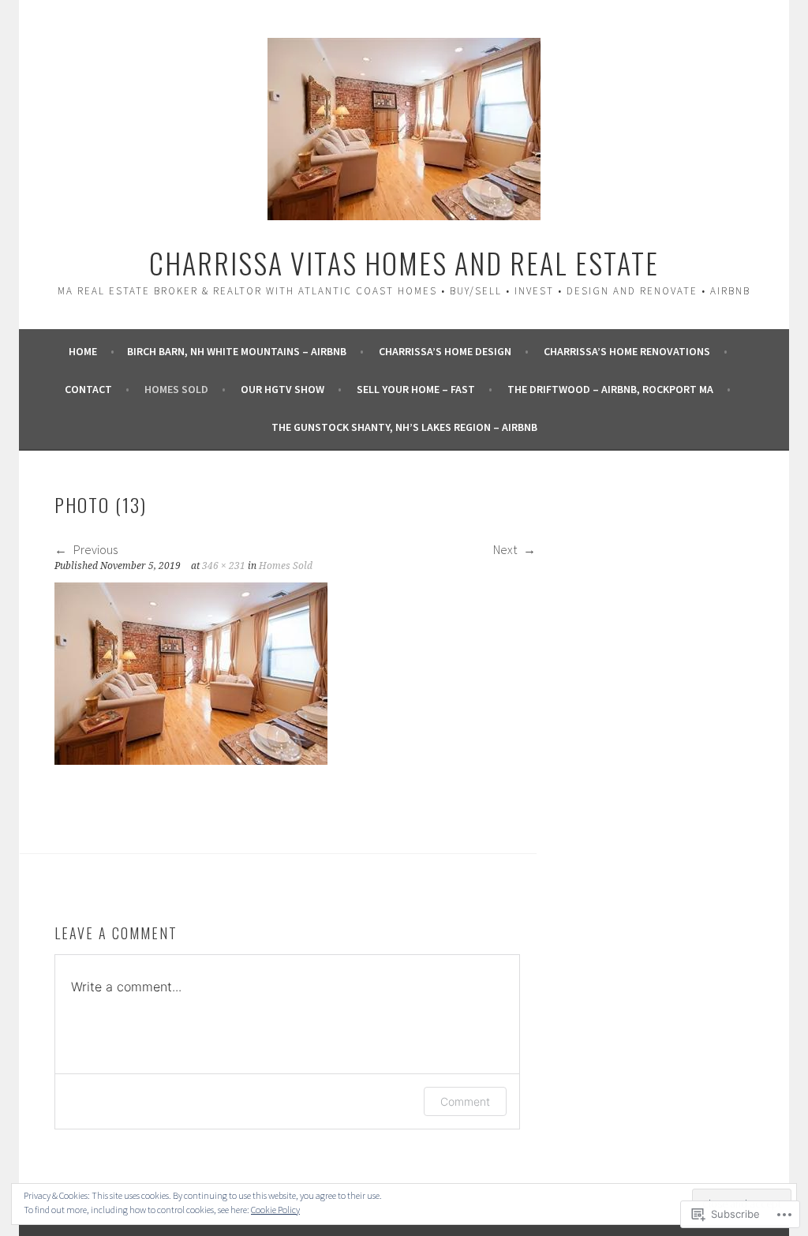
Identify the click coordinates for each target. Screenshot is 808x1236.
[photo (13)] (190, 760)
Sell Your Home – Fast (416, 389)
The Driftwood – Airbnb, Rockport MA (610, 389)
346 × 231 (223, 565)
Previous (94, 549)
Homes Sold (176, 389)
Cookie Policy (275, 1209)
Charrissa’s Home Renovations (627, 351)
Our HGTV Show (282, 389)
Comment (465, 1101)
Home (83, 351)
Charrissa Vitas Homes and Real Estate (404, 262)
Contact (88, 389)
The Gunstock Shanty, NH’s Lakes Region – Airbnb (404, 427)
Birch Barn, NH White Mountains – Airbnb (236, 351)
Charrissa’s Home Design (445, 351)
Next (506, 549)
